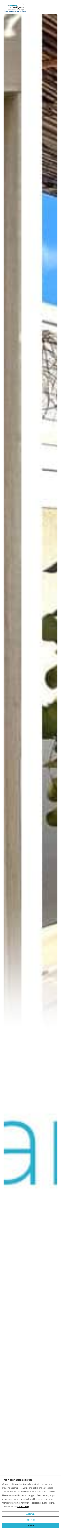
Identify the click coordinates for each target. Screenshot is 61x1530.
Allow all (30, 1525)
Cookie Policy (23, 1506)
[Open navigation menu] (55, 8)
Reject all (31, 1520)
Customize (30, 1514)
